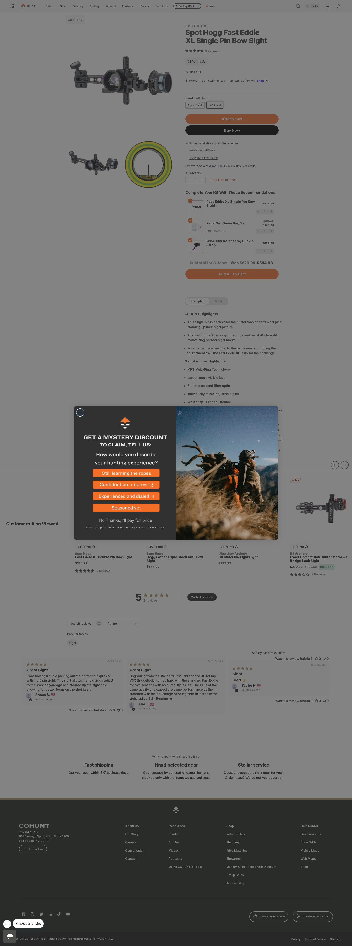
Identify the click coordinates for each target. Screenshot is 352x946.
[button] (125, 475)
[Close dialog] (80, 412)
